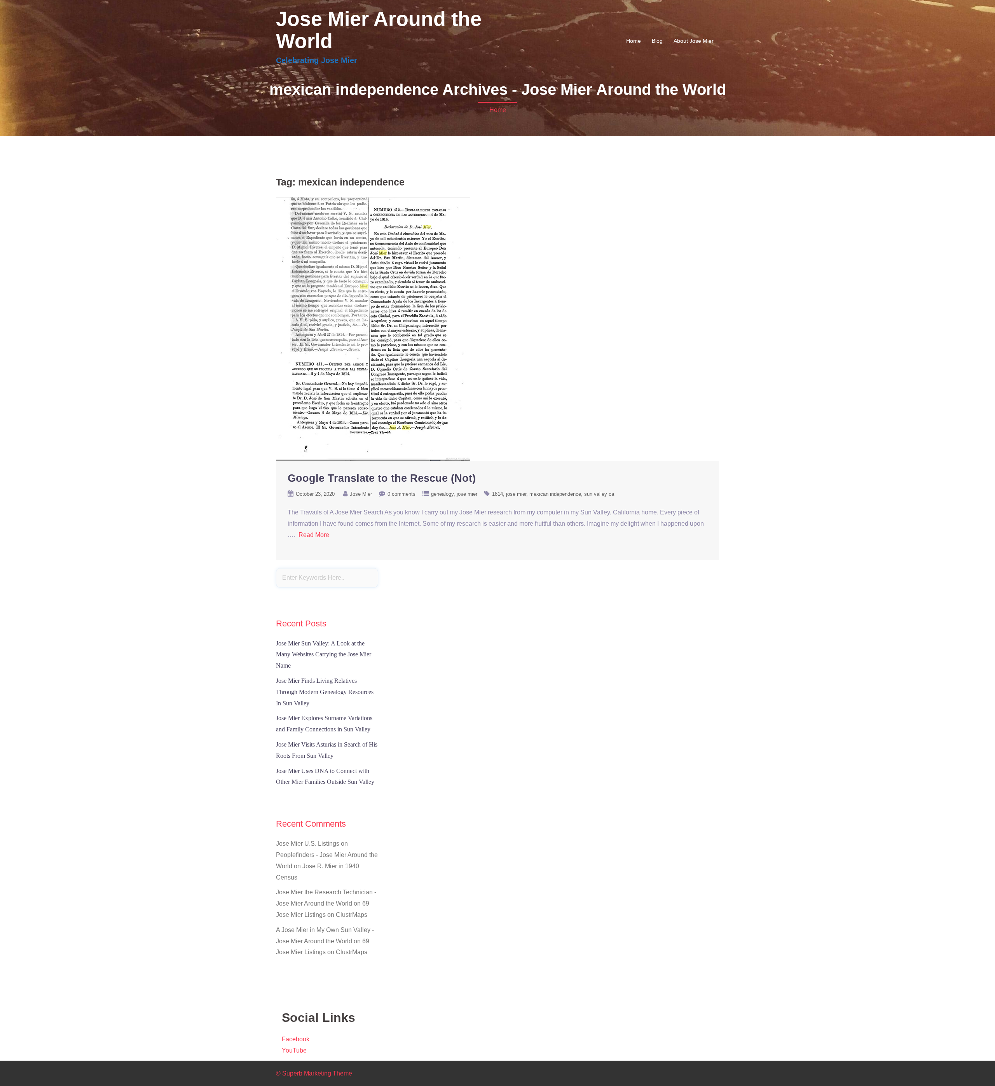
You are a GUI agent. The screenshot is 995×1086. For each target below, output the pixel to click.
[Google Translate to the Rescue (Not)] (373, 328)
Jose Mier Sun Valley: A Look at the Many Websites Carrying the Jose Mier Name (323, 654)
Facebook (295, 1039)
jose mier (467, 494)
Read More (313, 535)
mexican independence (555, 494)
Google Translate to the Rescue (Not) (382, 478)
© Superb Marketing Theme (314, 1073)
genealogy (442, 494)
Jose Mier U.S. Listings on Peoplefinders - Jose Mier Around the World (327, 854)
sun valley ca (599, 494)
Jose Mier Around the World (379, 29)
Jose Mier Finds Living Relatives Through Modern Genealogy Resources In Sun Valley (325, 692)
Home (633, 41)
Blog (657, 41)
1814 (497, 494)
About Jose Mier (694, 41)
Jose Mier (361, 494)
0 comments (401, 494)
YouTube (294, 1050)
